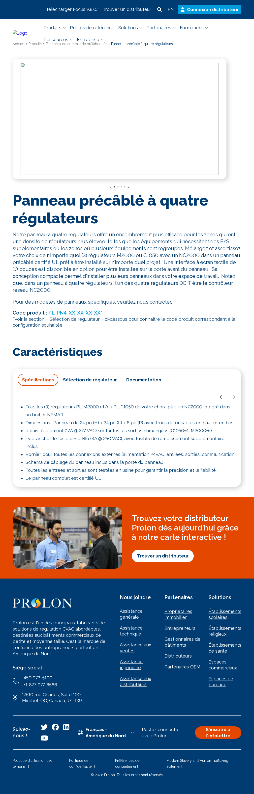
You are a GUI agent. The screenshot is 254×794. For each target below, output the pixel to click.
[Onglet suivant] (232, 397)
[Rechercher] (159, 9)
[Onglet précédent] (222, 397)
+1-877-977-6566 (40, 684)
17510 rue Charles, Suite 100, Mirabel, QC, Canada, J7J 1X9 (52, 697)
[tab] (38, 380)
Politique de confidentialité (80, 763)
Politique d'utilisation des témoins (32, 763)
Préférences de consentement (127, 763)
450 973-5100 (38, 677)
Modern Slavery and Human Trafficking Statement (197, 763)
